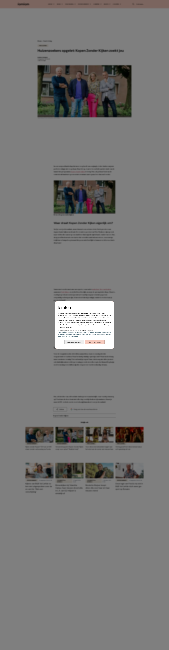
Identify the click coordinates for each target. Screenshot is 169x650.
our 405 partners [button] (84, 313)
